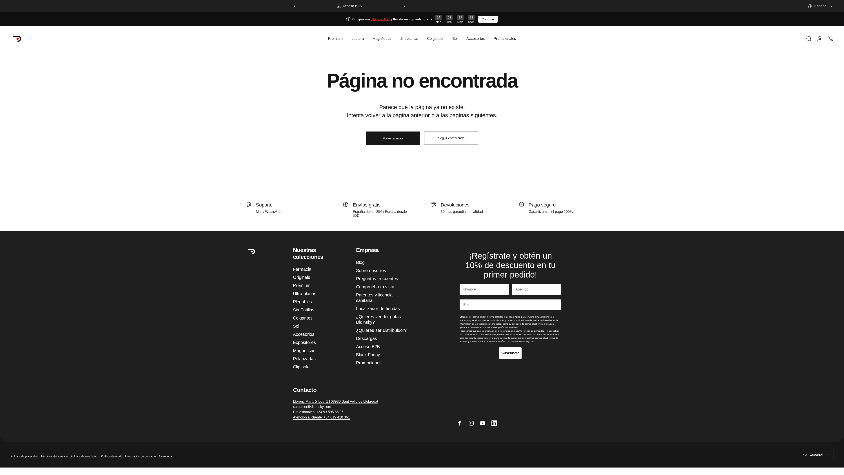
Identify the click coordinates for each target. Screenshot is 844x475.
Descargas (366, 338)
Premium (302, 285)
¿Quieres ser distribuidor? (381, 330)
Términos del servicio (54, 456)
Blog (360, 262)
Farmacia (302, 269)
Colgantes (303, 318)
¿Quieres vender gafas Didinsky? (378, 319)
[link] (335, 401)
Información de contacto (140, 456)
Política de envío (111, 456)
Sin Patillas (303, 309)
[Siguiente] (403, 6)
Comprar (488, 19)
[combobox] (820, 6)
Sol (296, 326)
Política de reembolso (84, 456)
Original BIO (380, 19)
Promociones (369, 362)
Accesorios (303, 334)
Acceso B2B (368, 346)
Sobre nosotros (371, 270)
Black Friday (368, 354)
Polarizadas (304, 358)
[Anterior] (295, 6)
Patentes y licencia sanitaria (374, 297)
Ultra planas (304, 293)
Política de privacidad (24, 456)
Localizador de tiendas (378, 308)
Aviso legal (165, 456)
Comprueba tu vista (375, 286)
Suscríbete (510, 353)
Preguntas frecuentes (377, 278)
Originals (301, 277)
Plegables (302, 301)
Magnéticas (304, 350)
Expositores (304, 342)
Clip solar (302, 366)
